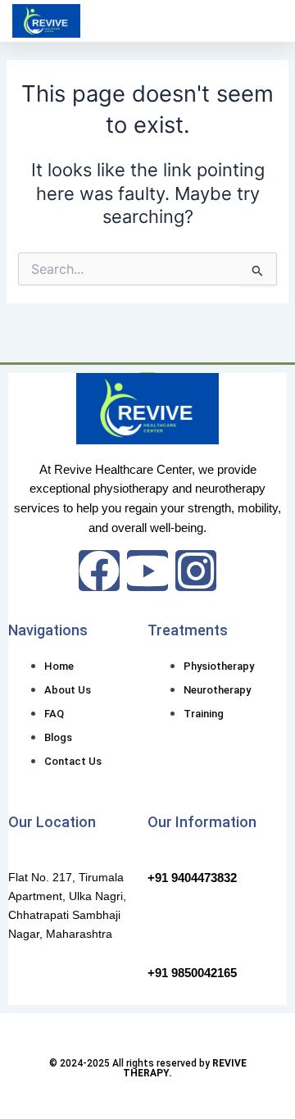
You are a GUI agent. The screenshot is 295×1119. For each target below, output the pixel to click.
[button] (267, 20)
